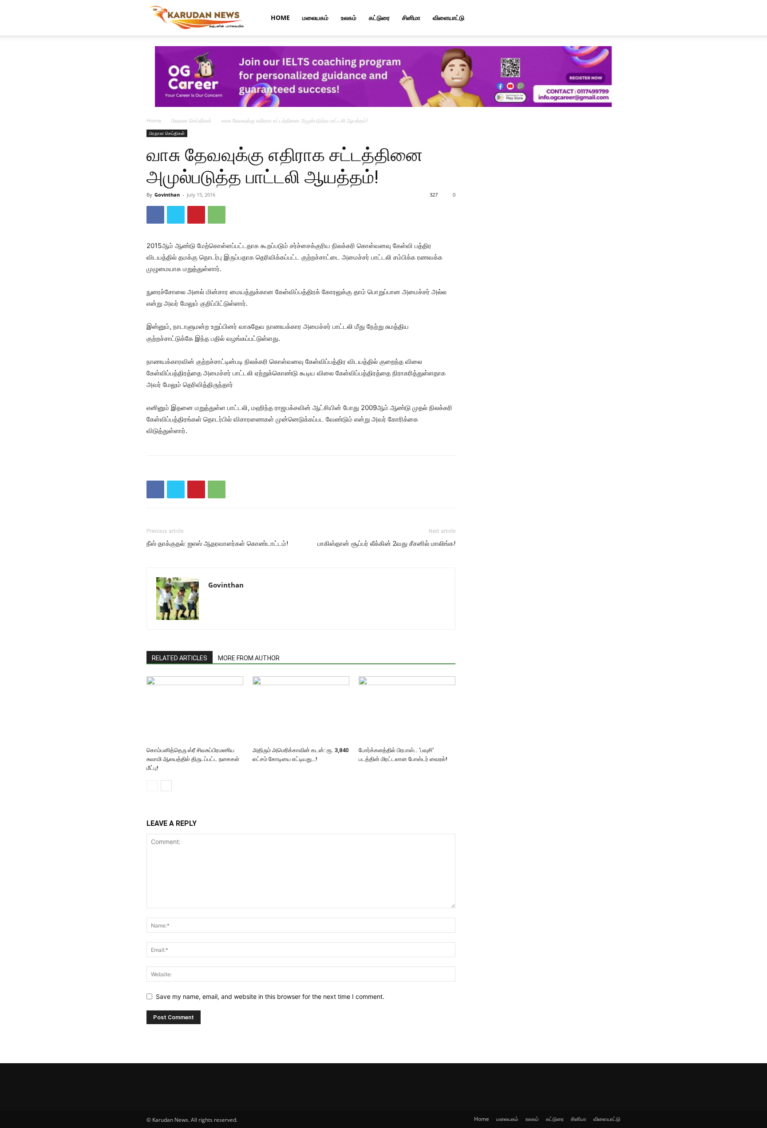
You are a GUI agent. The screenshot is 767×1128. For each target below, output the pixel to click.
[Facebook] (155, 215)
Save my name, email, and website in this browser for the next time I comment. (270, 996)
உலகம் (348, 17)
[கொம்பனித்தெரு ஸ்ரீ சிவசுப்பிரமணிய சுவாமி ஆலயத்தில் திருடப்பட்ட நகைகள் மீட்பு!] (194, 709)
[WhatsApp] (216, 215)
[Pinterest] (196, 215)
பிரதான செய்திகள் (191, 120)
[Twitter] (176, 215)
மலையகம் (315, 17)
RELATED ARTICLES (179, 658)
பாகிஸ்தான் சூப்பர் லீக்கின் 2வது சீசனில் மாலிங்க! (386, 544)
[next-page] (166, 785)
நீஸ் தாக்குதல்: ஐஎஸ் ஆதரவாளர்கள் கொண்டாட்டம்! (217, 544)
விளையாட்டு (448, 17)
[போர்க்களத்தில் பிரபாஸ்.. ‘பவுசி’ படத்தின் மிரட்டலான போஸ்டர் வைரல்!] (407, 709)
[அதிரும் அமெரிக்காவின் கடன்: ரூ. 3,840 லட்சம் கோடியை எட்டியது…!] (301, 709)
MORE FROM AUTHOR (249, 658)
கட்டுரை (379, 17)
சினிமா (411, 17)
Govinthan (167, 194)
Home (280, 17)
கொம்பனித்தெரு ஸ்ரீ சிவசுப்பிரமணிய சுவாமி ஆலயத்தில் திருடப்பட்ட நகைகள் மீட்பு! (192, 759)
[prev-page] (152, 785)
